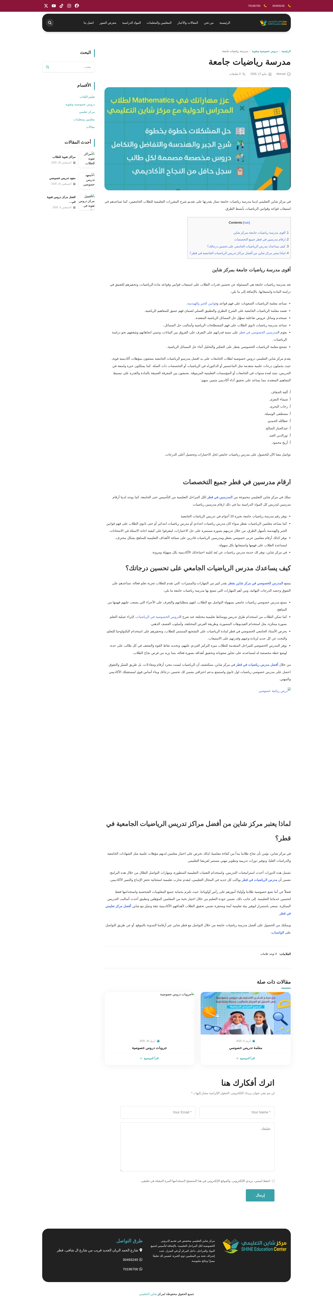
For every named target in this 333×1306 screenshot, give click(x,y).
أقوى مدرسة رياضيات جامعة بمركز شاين (261, 232)
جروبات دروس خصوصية (149, 1048)
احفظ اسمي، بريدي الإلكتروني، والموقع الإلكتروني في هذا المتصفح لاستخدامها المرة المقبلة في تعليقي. (205, 1181)
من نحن (209, 22)
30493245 (131, 1260)
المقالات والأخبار (187, 22)
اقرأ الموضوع (247, 1058)
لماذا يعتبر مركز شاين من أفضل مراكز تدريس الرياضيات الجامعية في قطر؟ (239, 253)
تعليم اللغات (87, 96)
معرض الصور (107, 22)
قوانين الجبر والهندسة (202, 303)
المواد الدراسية (131, 22)
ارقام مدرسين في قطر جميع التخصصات (261, 239)
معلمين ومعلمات (84, 119)
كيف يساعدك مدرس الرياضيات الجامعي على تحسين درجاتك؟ (248, 246)
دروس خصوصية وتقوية (265, 51)
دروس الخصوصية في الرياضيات (157, 617)
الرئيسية (224, 22)
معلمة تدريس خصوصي (245, 1048)
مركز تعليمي (87, 111)
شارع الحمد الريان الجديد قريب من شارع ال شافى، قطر (98, 1250)
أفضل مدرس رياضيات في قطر (257, 665)
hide (246, 222)
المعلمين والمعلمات (159, 22)
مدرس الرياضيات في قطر (259, 880)
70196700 (131, 1269)
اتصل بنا (89, 22)
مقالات (90, 127)
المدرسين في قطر (220, 497)
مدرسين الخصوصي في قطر (258, 332)
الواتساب (278, 932)
